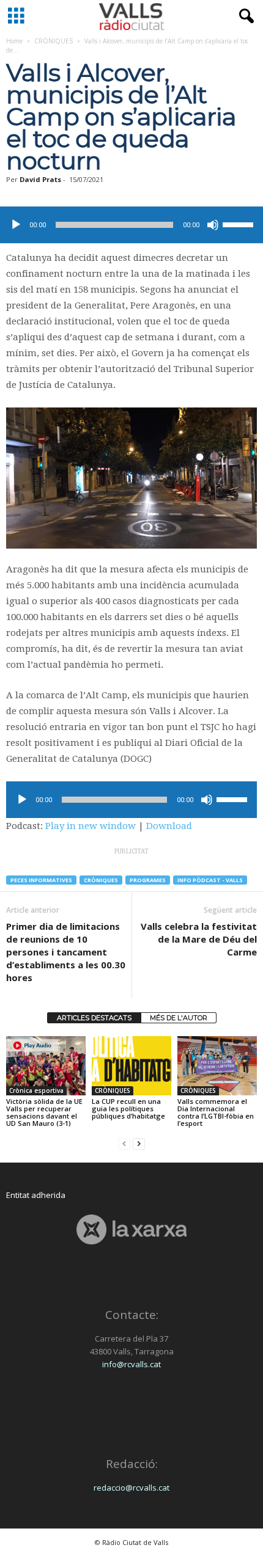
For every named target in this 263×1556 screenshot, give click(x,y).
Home (14, 41)
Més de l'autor (178, 1018)
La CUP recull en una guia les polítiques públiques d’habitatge (128, 1108)
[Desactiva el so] (213, 225)
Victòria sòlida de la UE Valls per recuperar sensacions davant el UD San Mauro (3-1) (44, 1112)
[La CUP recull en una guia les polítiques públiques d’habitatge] (131, 1065)
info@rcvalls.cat (131, 1364)
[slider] (240, 224)
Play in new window (90, 825)
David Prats (40, 179)
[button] (244, 16)
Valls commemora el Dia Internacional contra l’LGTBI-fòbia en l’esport (215, 1112)
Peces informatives (41, 880)
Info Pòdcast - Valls (210, 880)
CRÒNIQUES (53, 41)
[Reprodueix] (16, 225)
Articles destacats (94, 1018)
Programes (148, 880)
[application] (131, 224)
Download (169, 825)
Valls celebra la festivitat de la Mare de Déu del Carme (199, 939)
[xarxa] (131, 1229)
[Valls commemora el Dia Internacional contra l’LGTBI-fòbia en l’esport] (217, 1065)
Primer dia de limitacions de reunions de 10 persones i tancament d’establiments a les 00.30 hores (65, 952)
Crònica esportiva (36, 1090)
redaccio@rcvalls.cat (131, 1487)
